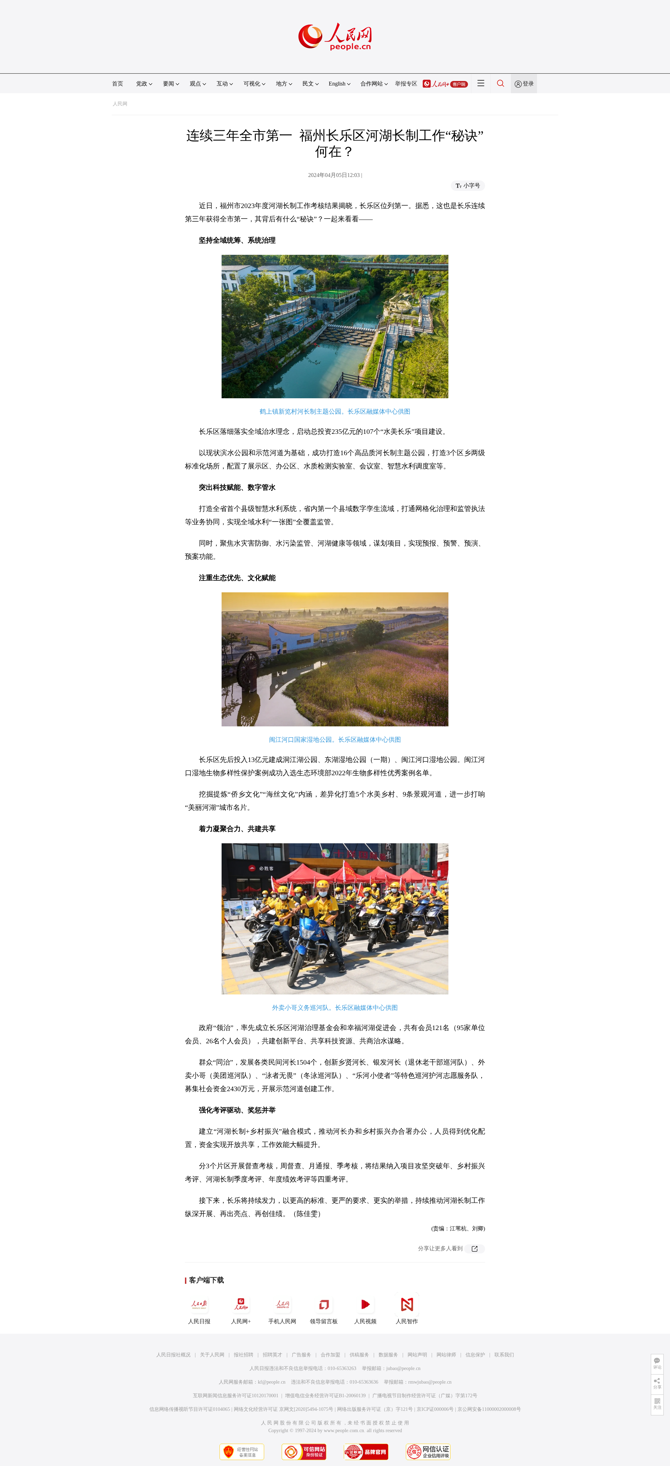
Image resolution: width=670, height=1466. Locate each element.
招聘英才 (272, 1354)
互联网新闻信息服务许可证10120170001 (235, 1395)
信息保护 (475, 1354)
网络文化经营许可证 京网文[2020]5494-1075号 (283, 1409)
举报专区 (406, 84)
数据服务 (388, 1354)
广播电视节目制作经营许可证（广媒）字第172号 (424, 1395)
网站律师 (446, 1354)
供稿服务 (359, 1354)
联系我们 (504, 1354)
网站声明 (417, 1354)
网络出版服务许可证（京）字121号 (375, 1409)
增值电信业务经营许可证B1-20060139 (325, 1395)
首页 (117, 84)
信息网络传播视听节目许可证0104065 (189, 1409)
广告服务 (301, 1354)
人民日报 (199, 1321)
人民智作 (407, 1321)
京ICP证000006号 (435, 1409)
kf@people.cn (271, 1382)
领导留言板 (324, 1321)
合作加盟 (330, 1354)
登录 (528, 84)
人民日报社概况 (173, 1354)
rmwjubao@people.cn (430, 1382)
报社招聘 (243, 1354)
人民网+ (241, 1321)
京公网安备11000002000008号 (489, 1409)
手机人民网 (282, 1321)
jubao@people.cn (403, 1368)
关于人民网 (212, 1354)
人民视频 (365, 1321)
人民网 (120, 103)
